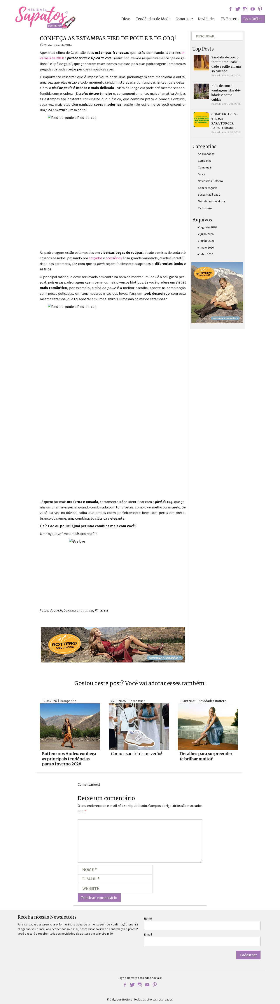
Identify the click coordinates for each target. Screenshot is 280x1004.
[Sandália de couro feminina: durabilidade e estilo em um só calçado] (201, 63)
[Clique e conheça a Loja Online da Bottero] (113, 644)
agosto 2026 (209, 227)
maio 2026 (207, 247)
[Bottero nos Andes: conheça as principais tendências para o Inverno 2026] (70, 726)
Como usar (184, 19)
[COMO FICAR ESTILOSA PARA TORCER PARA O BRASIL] (201, 119)
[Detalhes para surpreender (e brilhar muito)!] (208, 726)
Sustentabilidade (209, 194)
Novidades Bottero (210, 181)
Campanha (205, 161)
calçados (95, 258)
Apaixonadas (206, 154)
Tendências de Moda (153, 19)
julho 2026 (207, 234)
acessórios (114, 258)
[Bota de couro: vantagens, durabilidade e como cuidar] (201, 91)
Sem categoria (207, 188)
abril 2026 (207, 254)
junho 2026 (207, 241)
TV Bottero (229, 19)
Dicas (126, 19)
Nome (148, 918)
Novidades (206, 19)
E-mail (148, 934)
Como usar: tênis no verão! (136, 753)
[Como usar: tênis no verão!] (139, 726)
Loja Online (252, 19)
